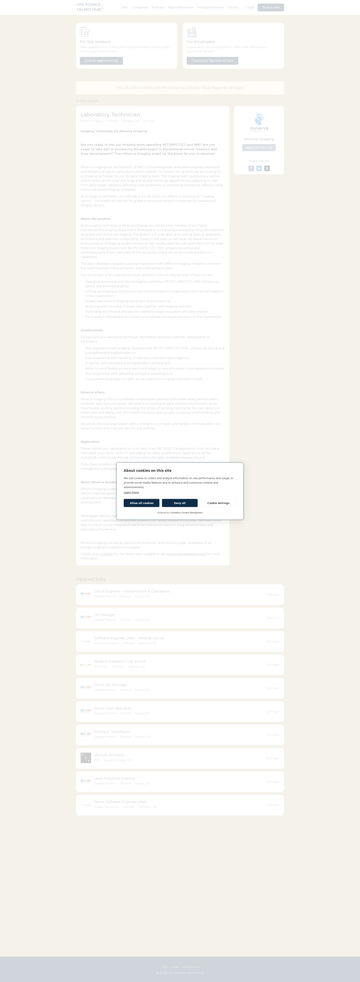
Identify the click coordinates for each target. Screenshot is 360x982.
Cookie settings (218, 503)
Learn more (131, 492)
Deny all (180, 503)
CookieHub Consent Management (186, 512)
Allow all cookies (141, 503)
